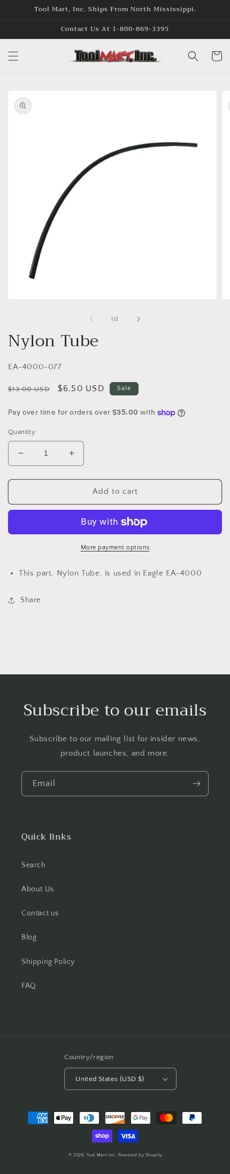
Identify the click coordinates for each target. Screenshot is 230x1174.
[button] (13, 56)
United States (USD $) (109, 1079)
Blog (28, 937)
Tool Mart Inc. (102, 1155)
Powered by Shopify (140, 1155)
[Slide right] (138, 319)
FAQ (28, 986)
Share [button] (30, 600)
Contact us (40, 913)
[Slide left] (91, 319)
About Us (37, 889)
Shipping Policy (48, 962)
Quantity (21, 432)
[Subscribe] (196, 783)
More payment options (115, 547)
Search (33, 865)
